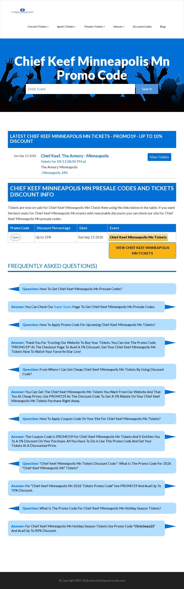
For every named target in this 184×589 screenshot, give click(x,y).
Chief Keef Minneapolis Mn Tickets (138, 237)
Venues (118, 26)
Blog (162, 26)
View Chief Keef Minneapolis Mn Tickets (142, 250)
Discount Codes (142, 26)
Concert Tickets (37, 26)
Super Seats (63, 307)
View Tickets (159, 157)
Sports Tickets (65, 26)
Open (15, 237)
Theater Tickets (93, 26)
